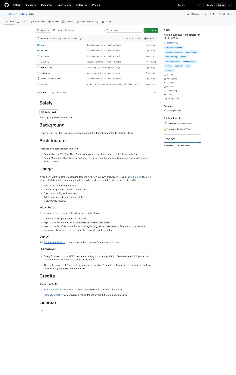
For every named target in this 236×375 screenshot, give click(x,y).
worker (44, 50)
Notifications (195, 14)
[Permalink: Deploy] (37, 237)
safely (23, 14)
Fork (211, 14)
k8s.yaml (45, 84)
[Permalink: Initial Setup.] (37, 208)
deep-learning (171, 57)
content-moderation (174, 52)
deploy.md (45, 73)
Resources (47, 5)
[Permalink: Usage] (37, 169)
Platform (16, 5)
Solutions (31, 5)
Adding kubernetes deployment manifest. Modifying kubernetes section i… (120, 84)
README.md (46, 67)
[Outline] (155, 92)
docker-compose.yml (50, 78)
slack (188, 66)
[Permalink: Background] (37, 125)
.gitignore (45, 56)
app (42, 45)
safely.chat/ (172, 43)
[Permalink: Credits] (37, 276)
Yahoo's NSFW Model (55, 289)
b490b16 (128, 38)
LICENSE (45, 62)
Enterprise (81, 5)
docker (183, 57)
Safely (138, 176)
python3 (178, 66)
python (168, 66)
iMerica (12, 14)
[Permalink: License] (37, 303)
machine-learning (173, 61)
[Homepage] (6, 5)
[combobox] (125, 30)
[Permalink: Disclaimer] (37, 249)
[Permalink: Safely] (37, 103)
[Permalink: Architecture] (37, 141)
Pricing (96, 5)
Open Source (64, 5)
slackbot (169, 70)
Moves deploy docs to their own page (65, 38)
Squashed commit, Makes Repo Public (104, 45)
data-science (191, 52)
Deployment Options (54, 242)
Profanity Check (52, 294)
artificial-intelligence (174, 47)
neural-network (189, 61)
